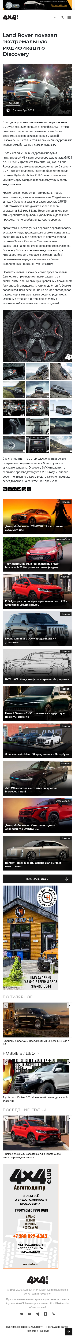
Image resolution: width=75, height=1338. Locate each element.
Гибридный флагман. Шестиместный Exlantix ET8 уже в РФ (36, 1042)
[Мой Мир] (14, 489)
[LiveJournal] (29, 489)
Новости (13, 103)
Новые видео (21, 1053)
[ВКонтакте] (5, 489)
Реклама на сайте (57, 1326)
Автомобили (63, 539)
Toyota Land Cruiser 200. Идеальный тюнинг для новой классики (35, 1099)
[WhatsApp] (24, 489)
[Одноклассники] (10, 489)
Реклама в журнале (37, 1330)
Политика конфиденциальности (24, 1326)
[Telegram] (19, 489)
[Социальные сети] (55, 17)
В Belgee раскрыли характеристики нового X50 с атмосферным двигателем (32, 1155)
